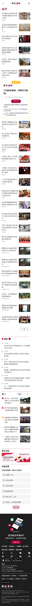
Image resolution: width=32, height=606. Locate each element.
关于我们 (4, 546)
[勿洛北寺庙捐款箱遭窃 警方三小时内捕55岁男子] (24, 28)
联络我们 (11, 550)
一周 (26, 394)
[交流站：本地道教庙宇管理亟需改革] (24, 297)
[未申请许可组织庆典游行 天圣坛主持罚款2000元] (24, 217)
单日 (19, 394)
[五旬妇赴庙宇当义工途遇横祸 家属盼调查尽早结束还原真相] (24, 51)
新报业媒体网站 (6, 575)
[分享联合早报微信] (20, 556)
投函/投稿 (19, 550)
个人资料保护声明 (22, 575)
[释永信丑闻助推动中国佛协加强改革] (24, 240)
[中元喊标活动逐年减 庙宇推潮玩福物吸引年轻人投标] (24, 16)
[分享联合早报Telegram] (3, 556)
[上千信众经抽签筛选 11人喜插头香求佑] (24, 182)
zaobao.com (14, 593)
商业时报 (23, 579)
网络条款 (13, 575)
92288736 (20, 571)
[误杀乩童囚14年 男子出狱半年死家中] (24, 39)
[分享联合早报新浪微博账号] (12, 556)
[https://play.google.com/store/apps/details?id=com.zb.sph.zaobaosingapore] (17, 560)
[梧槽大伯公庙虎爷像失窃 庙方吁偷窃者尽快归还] (24, 262)
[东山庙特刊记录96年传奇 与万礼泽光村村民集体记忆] (24, 148)
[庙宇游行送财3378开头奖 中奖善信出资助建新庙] (24, 285)
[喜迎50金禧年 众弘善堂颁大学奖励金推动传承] (24, 274)
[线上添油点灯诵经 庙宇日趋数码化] (24, 136)
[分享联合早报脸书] (3, 553)
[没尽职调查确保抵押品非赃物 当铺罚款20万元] (24, 205)
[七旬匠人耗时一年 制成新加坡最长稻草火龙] (24, 159)
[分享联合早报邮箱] (29, 556)
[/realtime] (10, 339)
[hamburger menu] (3, 3)
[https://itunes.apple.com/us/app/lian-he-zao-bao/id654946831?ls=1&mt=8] (6, 560)
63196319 (14, 566)
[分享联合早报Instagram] (29, 553)
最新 (6, 338)
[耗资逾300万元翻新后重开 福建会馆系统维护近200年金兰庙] (24, 194)
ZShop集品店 (10, 579)
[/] (16, 3)
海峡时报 (17, 579)
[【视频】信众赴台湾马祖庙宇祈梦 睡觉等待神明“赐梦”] (24, 171)
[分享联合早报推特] (12, 553)
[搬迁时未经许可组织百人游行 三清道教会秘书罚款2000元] (24, 74)
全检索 (3, 579)
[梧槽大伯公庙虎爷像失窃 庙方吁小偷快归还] (24, 251)
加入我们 (25, 546)
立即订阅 (16, 542)
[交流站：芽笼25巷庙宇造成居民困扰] (24, 62)
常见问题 (4, 550)
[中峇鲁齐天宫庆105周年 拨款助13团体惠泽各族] (24, 320)
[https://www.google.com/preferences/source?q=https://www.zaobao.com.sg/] (6, 582)
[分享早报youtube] (20, 553)
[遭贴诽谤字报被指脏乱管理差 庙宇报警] (24, 308)
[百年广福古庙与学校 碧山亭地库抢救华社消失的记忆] (24, 228)
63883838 (10, 567)
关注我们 (11, 546)
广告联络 (18, 546)
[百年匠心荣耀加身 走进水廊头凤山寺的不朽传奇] (24, 125)
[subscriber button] (29, 3)
